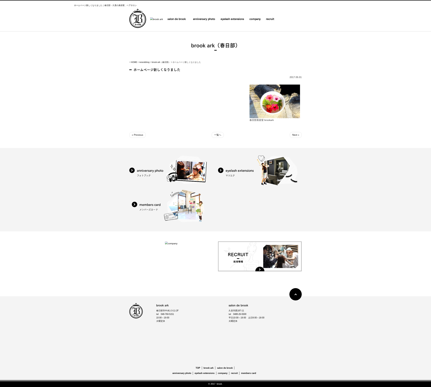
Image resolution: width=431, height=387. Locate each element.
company (222, 373)
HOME (134, 62)
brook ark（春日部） (161, 62)
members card (248, 373)
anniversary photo (181, 373)
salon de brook (225, 368)
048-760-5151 (167, 314)
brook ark (208, 368)
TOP (198, 368)
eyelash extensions (204, 373)
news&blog (144, 62)
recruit (234, 373)
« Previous (137, 134)
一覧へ (217, 134)
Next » (295, 134)
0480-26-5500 (239, 314)
